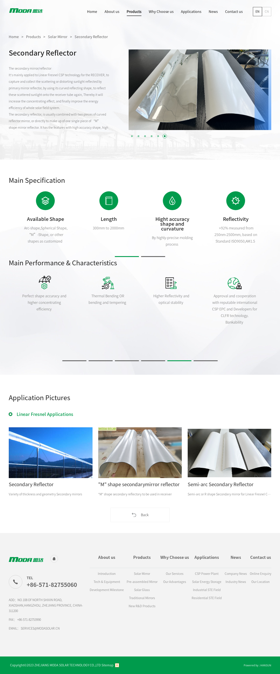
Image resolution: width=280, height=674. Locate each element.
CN (267, 11)
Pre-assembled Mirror (142, 581)
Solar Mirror (57, 37)
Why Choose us (161, 11)
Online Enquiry (260, 573)
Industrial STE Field (207, 589)
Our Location (260, 581)
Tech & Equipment (107, 581)
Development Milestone (107, 589)
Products (134, 11)
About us (112, 11)
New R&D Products (142, 606)
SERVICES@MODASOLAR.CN (40, 628)
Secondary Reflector (91, 37)
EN (257, 11)
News (213, 11)
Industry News (236, 581)
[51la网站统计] (117, 665)
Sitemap (108, 665)
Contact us (234, 11)
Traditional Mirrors (142, 598)
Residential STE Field (207, 598)
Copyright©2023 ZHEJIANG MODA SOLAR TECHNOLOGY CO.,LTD (55, 665)
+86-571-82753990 (29, 619)
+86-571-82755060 (52, 585)
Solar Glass (142, 589)
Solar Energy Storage (206, 581)
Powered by (251, 665)
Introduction (107, 573)
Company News (236, 573)
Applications (191, 11)
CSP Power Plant (207, 573)
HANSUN (265, 665)
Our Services (175, 573)
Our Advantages (174, 581)
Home (92, 11)
